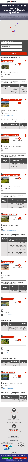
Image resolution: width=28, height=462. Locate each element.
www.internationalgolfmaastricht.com (10, 151)
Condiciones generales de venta (14, 437)
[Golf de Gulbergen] (5, 267)
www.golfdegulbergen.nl (8, 278)
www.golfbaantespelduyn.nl (8, 388)
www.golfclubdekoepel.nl (8, 352)
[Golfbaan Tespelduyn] (5, 377)
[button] (15, 25)
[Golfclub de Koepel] (5, 341)
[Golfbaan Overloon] (5, 303)
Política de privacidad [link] (17, 460)
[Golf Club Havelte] (5, 66)
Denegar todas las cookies (20, 458)
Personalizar (9, 460)
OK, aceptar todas (7, 458)
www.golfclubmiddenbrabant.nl (9, 230)
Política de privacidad (14, 440)
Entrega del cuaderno (14, 436)
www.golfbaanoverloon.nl (8, 314)
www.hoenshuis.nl (6, 190)
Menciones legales (14, 439)
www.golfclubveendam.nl (8, 115)
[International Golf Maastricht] (5, 140)
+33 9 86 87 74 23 (14, 421)
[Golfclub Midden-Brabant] (5, 219)
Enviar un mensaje (14, 412)
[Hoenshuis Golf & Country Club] (5, 180)
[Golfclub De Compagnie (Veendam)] (5, 104)
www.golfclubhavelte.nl (7, 76)
